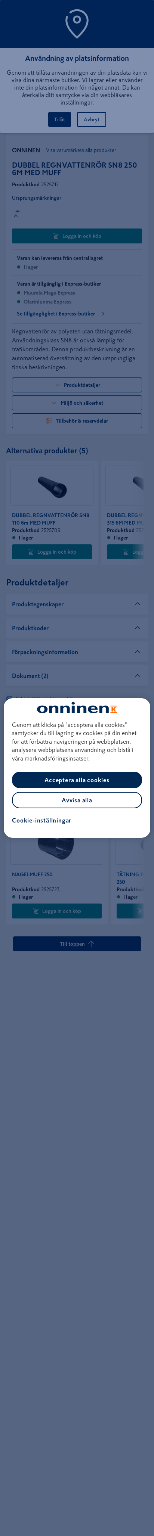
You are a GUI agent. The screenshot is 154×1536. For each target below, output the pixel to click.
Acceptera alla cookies (77, 780)
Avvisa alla (77, 800)
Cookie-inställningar (41, 820)
